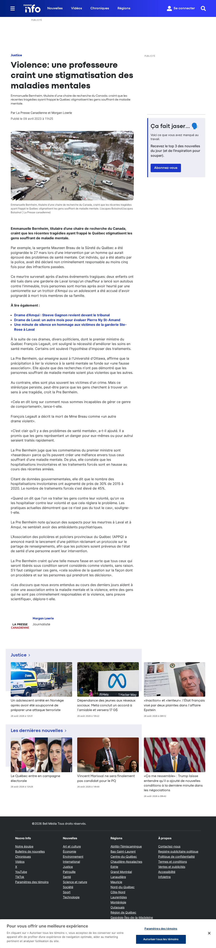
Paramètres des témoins (32, 882)
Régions (123, 8)
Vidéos (76, 8)
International (71, 861)
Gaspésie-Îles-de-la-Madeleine (132, 917)
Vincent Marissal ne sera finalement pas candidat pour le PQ (106, 778)
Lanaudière (118, 877)
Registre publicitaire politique (178, 851)
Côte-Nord (118, 892)
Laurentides (119, 897)
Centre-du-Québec (124, 856)
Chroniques (99, 8)
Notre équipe (24, 846)
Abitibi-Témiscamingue (126, 846)
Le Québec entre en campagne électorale (35, 778)
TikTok (19, 877)
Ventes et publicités (171, 866)
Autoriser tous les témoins (160, 939)
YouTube (21, 872)
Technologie (71, 897)
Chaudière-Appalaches (126, 861)
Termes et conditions (172, 861)
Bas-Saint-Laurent (123, 851)
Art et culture (72, 846)
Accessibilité (166, 872)
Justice (16, 55)
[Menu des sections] (12, 8)
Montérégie (118, 902)
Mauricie (116, 882)
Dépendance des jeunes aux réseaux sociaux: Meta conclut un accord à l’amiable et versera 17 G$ (106, 705)
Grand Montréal (121, 872)
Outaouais (117, 907)
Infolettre (164, 877)
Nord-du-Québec (123, 887)
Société (68, 887)
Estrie (114, 866)
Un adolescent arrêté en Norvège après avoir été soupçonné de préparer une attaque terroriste (37, 705)
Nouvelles (55, 8)
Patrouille (69, 872)
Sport (66, 892)
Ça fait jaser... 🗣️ (175, 126)
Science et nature (75, 882)
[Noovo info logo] (32, 8)
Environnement (73, 856)
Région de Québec (123, 912)
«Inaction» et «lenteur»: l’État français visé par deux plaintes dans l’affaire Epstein (174, 705)
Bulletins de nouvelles (30, 851)
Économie (69, 851)
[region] (108, 933)
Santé (67, 877)
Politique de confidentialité (176, 856)
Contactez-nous (169, 846)
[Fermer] (209, 933)
